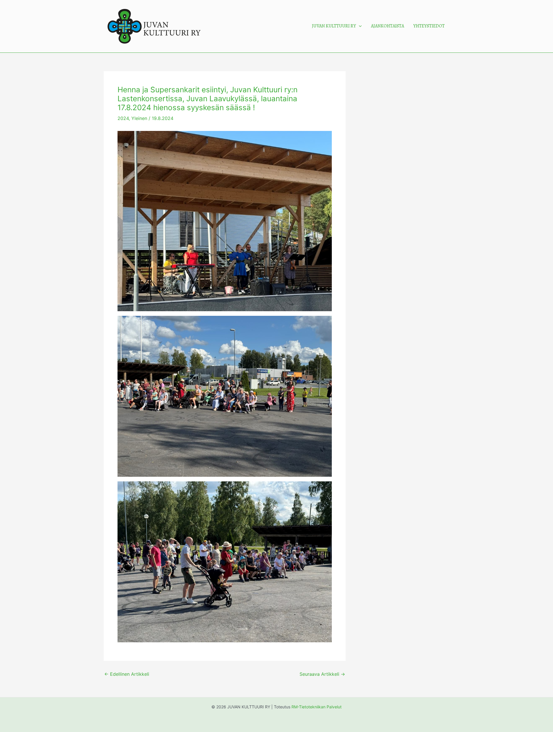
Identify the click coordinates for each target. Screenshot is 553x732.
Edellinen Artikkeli (126, 674)
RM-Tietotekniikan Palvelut (316, 706)
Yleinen (139, 118)
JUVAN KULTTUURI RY (334, 26)
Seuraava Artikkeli (322, 674)
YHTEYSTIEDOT (429, 26)
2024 (123, 118)
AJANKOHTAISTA (387, 26)
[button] (359, 26)
